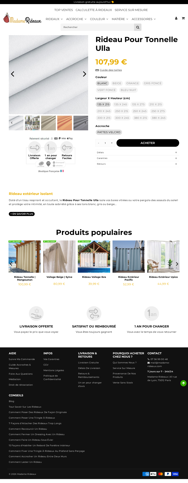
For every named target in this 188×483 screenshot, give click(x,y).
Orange (132, 83)
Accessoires (142, 19)
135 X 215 (103, 104)
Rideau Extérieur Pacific (128, 278)
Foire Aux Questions (20, 373)
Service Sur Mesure (131, 10)
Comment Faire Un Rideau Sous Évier (31, 439)
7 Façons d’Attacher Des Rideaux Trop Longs (35, 423)
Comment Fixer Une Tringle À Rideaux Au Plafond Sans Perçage (47, 451)
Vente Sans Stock (123, 382)
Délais (100, 152)
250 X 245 (139, 111)
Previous (12, 73)
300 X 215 (103, 118)
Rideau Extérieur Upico (163, 277)
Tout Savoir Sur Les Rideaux (25, 406)
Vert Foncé (106, 90)
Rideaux (52, 19)
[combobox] (101, 27)
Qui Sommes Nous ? (125, 362)
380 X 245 (158, 118)
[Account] (176, 18)
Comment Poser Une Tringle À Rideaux (32, 417)
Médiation (15, 379)
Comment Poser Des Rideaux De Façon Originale (38, 412)
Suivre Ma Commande (22, 359)
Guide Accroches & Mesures (20, 366)
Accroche (74, 19)
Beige (117, 83)
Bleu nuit (128, 90)
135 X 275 (138, 104)
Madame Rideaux (26, 474)
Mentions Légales (53, 370)
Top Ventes (63, 10)
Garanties (102, 158)
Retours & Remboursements (88, 375)
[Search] (137, 27)
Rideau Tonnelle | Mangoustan (24, 278)
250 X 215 (121, 111)
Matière (118, 19)
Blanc (102, 83)
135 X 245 (120, 104)
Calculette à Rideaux (94, 10)
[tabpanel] (16, 123)
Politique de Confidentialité (52, 377)
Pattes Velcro (108, 132)
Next (84, 73)
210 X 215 (156, 104)
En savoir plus (22, 214)
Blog (11, 401)
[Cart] (183, 18)
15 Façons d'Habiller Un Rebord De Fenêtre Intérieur (39, 445)
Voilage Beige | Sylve (59, 277)
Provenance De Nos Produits (124, 375)
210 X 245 (103, 111)
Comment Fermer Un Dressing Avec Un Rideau (37, 434)
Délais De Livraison (89, 368)
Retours (101, 164)
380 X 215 (140, 118)
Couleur (97, 19)
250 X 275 (158, 111)
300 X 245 (122, 118)
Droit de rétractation (21, 384)
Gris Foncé (153, 83)
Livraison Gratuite (88, 362)
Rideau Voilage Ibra (94, 277)
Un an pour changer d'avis (90, 384)
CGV (45, 364)
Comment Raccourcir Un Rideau (28, 428)
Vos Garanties (51, 359)
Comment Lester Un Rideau (25, 462)
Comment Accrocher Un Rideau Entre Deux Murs (38, 456)
